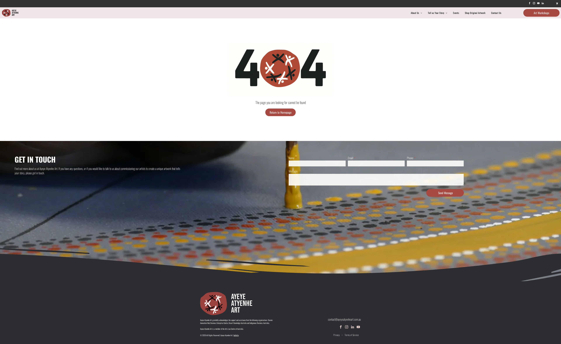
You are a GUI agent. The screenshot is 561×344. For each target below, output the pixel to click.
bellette (236, 335)
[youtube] (538, 3)
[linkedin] (543, 3)
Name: (292, 158)
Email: (351, 158)
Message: (293, 171)
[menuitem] (416, 12)
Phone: (410, 158)
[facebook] (529, 3)
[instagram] (534, 3)
